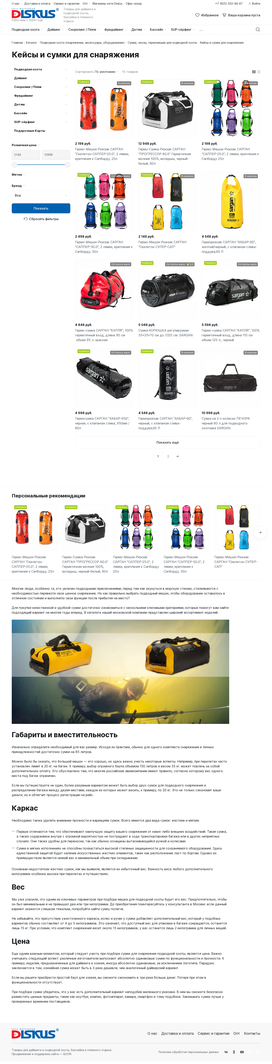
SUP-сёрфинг (24, 122)
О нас (152, 1033)
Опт (236, 1033)
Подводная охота (28, 69)
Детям (19, 104)
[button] (260, 532)
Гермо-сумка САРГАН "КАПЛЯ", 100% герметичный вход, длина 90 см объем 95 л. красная (104, 335)
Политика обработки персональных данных (189, 1052)
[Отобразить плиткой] (253, 71)
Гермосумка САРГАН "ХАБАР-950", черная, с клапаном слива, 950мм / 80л (102, 423)
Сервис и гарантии (213, 1033)
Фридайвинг (23, 95)
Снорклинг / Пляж (28, 87)
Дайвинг (20, 78)
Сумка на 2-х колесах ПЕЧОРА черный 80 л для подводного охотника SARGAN (226, 423)
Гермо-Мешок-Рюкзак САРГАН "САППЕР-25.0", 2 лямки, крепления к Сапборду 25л (230, 154)
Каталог (31, 42)
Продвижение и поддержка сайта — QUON (41, 1054)
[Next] (177, 456)
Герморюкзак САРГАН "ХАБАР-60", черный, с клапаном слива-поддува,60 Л (165, 423)
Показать (41, 208)
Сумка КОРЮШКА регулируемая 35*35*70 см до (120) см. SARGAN (165, 332)
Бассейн (20, 113)
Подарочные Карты (29, 131)
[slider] (14, 164)
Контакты (252, 1033)
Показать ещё (168, 442)
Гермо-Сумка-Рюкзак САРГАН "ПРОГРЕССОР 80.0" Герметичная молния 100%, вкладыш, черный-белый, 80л (164, 156)
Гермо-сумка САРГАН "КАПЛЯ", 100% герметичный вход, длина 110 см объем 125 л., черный (230, 335)
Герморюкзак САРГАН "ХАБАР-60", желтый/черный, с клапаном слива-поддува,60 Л (229, 247)
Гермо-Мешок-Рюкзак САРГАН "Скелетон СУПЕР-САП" (162, 244)
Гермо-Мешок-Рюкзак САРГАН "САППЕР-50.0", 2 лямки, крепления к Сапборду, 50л (104, 247)
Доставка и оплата (177, 1033)
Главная (17, 42)
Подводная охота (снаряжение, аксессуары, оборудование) (82, 42)
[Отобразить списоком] (258, 71)
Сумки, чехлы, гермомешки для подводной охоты (162, 42)
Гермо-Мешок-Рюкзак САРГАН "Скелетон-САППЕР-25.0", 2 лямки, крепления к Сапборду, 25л (102, 154)
